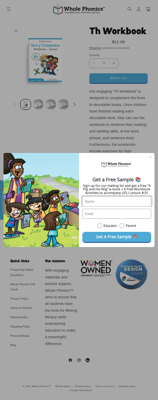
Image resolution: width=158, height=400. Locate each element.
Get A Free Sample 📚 (117, 236)
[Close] (150, 157)
